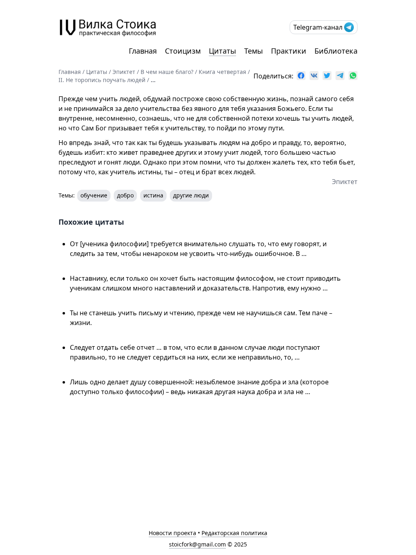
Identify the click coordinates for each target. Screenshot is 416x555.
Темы (253, 51)
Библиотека (336, 51)
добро (125, 195)
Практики (288, 51)
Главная (143, 51)
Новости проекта (172, 533)
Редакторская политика (234, 533)
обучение (93, 195)
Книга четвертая (222, 72)
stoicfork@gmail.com (197, 544)
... (153, 80)
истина (153, 195)
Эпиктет (124, 72)
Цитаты (222, 51)
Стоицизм (183, 51)
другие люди (191, 195)
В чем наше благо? (167, 72)
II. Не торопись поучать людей (101, 80)
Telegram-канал (317, 27)
